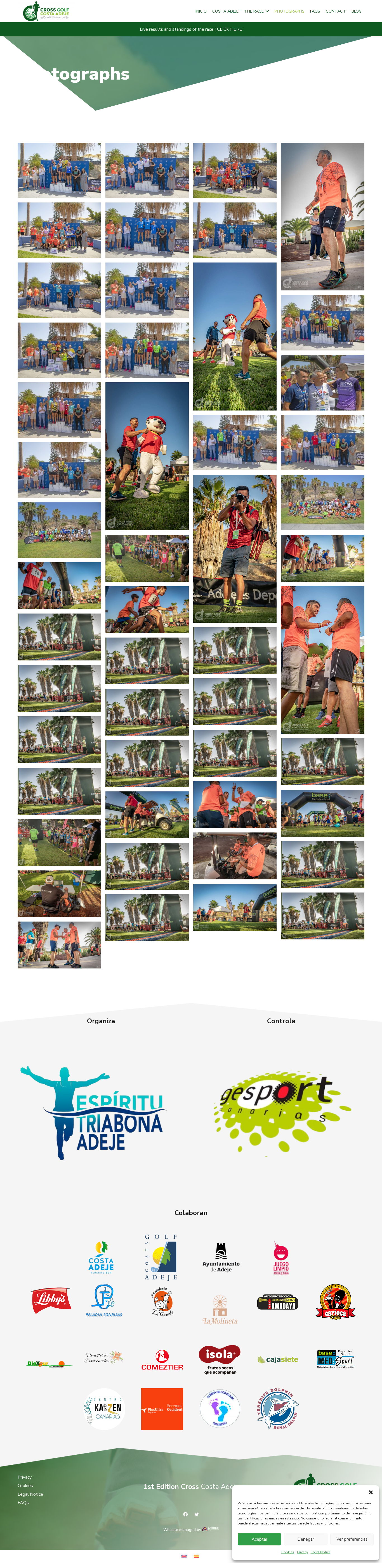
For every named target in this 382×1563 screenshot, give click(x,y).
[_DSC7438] (235, 650)
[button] (371, 1492)
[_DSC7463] (59, 688)
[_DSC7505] (59, 585)
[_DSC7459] (147, 712)
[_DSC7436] (59, 637)
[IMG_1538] (59, 350)
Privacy (302, 1552)
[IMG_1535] (147, 290)
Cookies (287, 1552)
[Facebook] (185, 1514)
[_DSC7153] (59, 945)
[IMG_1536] (322, 322)
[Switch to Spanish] (197, 1556)
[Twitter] (196, 1514)
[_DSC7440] (147, 661)
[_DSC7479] (322, 558)
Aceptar (259, 1539)
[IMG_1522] (59, 410)
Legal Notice (320, 1552)
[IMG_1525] (147, 350)
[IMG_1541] (59, 170)
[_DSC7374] (235, 804)
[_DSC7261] (147, 814)
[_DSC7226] (235, 855)
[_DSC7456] (59, 739)
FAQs (23, 1503)
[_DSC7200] (235, 907)
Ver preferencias (351, 1539)
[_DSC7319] (322, 813)
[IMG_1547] (322, 502)
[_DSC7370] (322, 660)
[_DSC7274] (235, 336)
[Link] (101, 1112)
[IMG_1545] (59, 530)
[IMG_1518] (322, 443)
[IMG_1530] (235, 230)
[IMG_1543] (59, 230)
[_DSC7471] (147, 558)
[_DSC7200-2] (235, 548)
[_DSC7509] (147, 609)
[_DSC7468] (59, 842)
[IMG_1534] (147, 170)
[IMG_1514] (59, 470)
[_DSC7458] (322, 864)
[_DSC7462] (235, 701)
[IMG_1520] (235, 443)
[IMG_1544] (235, 170)
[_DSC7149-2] (322, 216)
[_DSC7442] (59, 791)
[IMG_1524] (322, 383)
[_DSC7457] (322, 761)
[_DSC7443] (147, 917)
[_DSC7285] (147, 456)
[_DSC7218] (59, 893)
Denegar (305, 1539)
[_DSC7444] (322, 916)
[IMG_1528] (147, 230)
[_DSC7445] (147, 763)
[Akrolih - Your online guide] (210, 1529)
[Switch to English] (184, 1556)
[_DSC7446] (147, 866)
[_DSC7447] (235, 753)
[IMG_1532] (59, 290)
